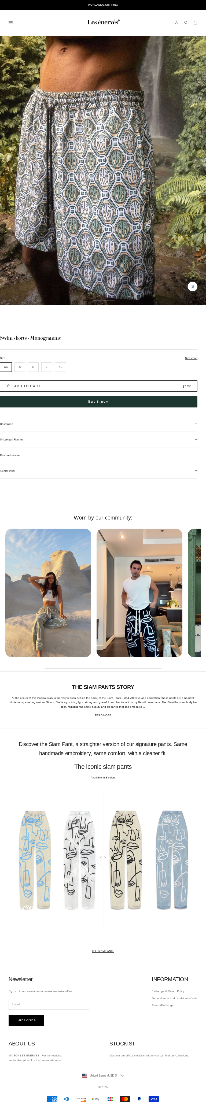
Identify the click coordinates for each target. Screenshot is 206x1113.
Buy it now (98, 401)
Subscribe (26, 1020)
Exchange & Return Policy (168, 991)
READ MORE (103, 715)
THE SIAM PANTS (103, 950)
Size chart (191, 358)
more (22, 916)
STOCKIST (122, 1044)
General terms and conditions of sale (174, 998)
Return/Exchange (163, 1005)
